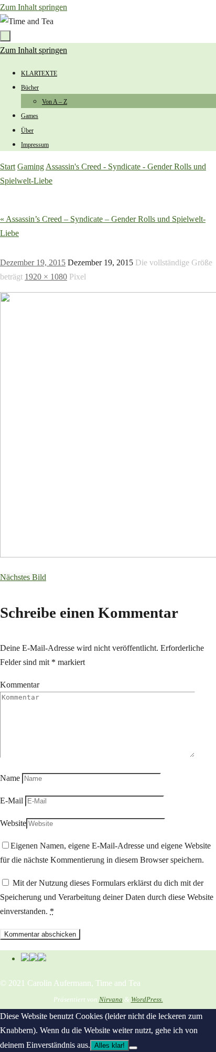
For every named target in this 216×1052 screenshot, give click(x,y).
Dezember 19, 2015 (33, 262)
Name (10, 778)
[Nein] (133, 1047)
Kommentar (19, 684)
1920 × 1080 (46, 276)
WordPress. (147, 999)
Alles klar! (109, 1045)
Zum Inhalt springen (33, 7)
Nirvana (111, 999)
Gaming (30, 166)
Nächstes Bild (23, 577)
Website (13, 823)
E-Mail (11, 800)
